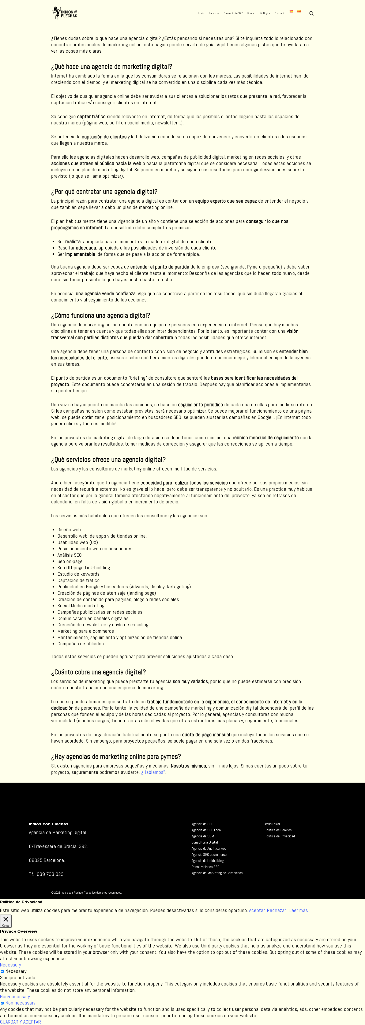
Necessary (15, 971)
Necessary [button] (10, 964)
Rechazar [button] (276, 910)
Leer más (298, 910)
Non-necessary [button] (15, 996)
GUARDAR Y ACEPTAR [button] (20, 1021)
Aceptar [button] (257, 910)
